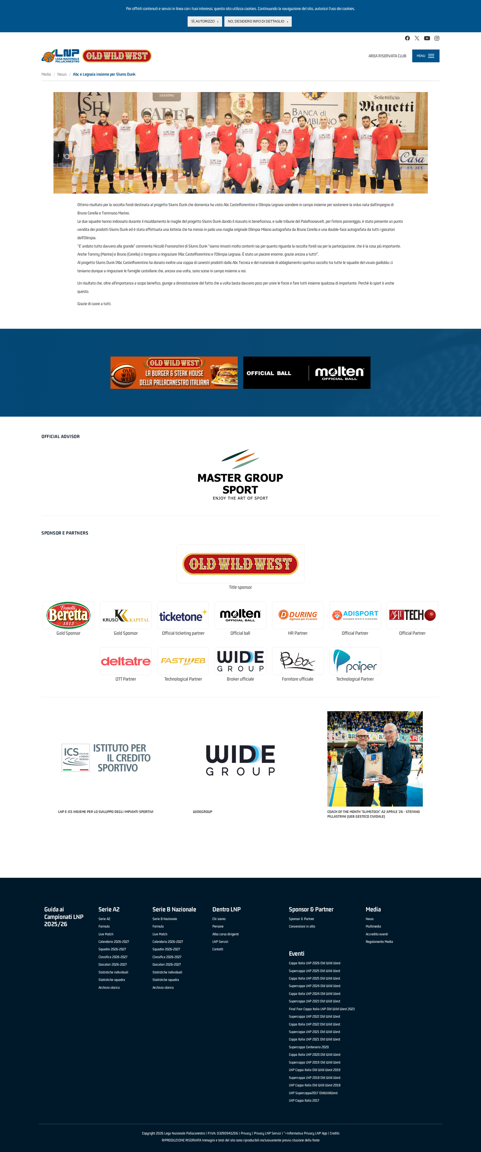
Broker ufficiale (240, 679)
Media (46, 74)
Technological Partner (183, 679)
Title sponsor (240, 587)
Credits (334, 1133)
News (62, 74)
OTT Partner (126, 679)
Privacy (246, 1133)
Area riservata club (387, 55)
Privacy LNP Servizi (267, 1133)
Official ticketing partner (183, 633)
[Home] (96, 56)
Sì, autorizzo (203, 21)
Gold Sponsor (68, 633)
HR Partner (298, 633)
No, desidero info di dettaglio (256, 21)
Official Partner (355, 633)
